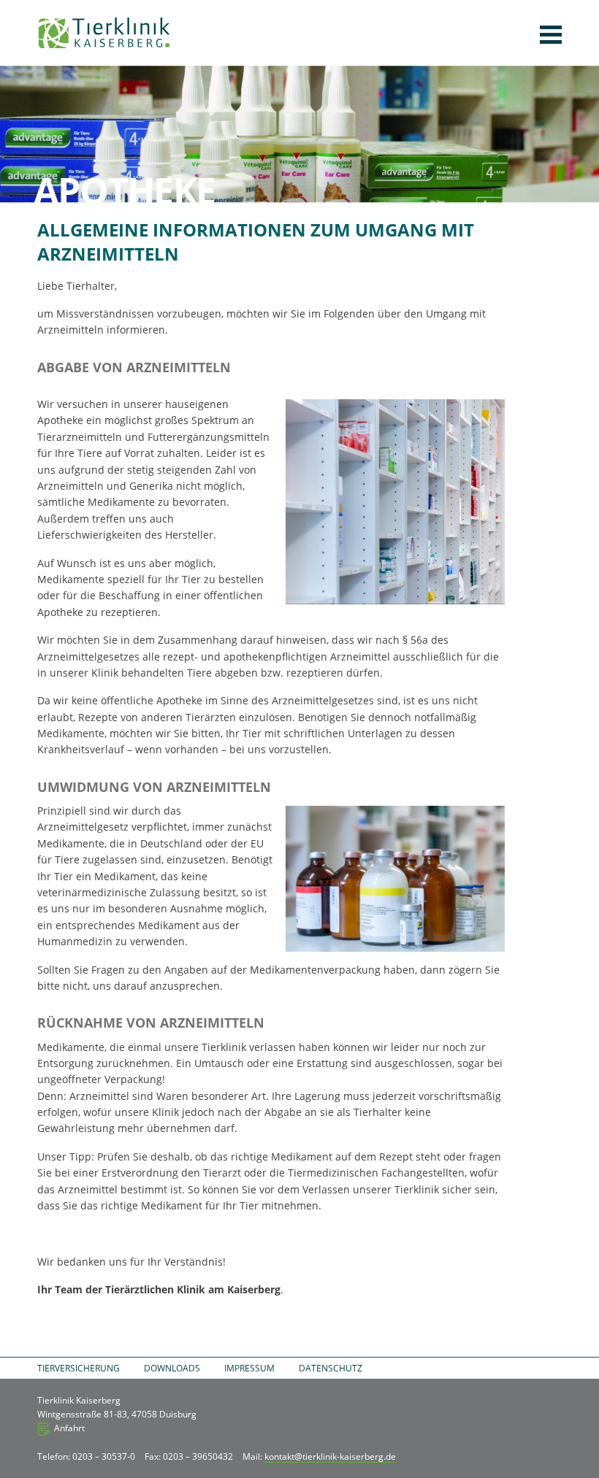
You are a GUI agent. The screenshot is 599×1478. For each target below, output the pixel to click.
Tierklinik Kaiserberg (104, 33)
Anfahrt (69, 1428)
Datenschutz (330, 1368)
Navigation (551, 35)
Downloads (172, 1368)
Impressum (249, 1368)
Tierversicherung (78, 1368)
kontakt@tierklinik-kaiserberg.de (330, 1456)
